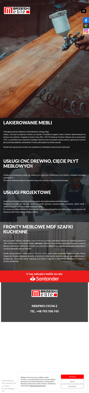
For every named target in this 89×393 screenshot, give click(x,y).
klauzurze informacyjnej (37, 386)
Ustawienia (72, 386)
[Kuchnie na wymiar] (17, 10)
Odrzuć (72, 381)
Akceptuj (72, 377)
